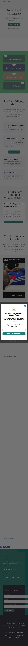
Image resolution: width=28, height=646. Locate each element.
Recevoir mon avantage (14, 333)
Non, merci (14, 337)
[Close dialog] (25, 306)
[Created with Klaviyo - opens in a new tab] (14, 341)
